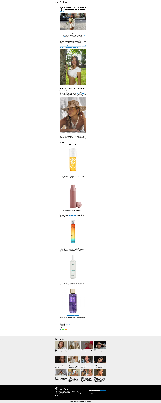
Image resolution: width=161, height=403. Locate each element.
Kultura (78, 394)
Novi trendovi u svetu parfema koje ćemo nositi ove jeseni (73, 351)
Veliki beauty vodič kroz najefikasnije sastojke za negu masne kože (86, 366)
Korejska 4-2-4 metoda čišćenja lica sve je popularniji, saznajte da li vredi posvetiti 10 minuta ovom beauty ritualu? (99, 380)
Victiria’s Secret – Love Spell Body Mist (73, 315)
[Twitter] (61, 329)
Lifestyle (79, 392)
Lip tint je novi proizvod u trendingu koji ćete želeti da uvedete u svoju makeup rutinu (99, 351)
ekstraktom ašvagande (72, 215)
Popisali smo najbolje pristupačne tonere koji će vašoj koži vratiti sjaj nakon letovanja (73, 380)
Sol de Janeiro (72, 40)
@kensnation (73, 85)
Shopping (79, 393)
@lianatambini (68, 324)
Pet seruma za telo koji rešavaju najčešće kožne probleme (61, 379)
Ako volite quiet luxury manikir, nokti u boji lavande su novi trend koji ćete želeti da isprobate (87, 352)
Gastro (78, 397)
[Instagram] (57, 395)
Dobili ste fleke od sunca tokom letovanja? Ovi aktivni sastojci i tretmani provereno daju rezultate (61, 352)
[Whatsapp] (63, 329)
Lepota (61, 11)
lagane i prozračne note (80, 93)
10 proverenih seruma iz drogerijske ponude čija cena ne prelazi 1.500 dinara (73, 366)
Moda (78, 390)
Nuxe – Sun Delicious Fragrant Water (73, 245)
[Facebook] (60, 329)
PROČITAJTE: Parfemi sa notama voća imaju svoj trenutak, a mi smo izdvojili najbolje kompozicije (73, 46)
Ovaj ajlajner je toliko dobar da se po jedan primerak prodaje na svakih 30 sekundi (99, 366)
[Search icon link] (105, 2)
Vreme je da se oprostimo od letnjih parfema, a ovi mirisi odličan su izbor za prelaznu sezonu (86, 380)
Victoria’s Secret (78, 37)
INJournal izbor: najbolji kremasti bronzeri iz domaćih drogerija (60, 366)
